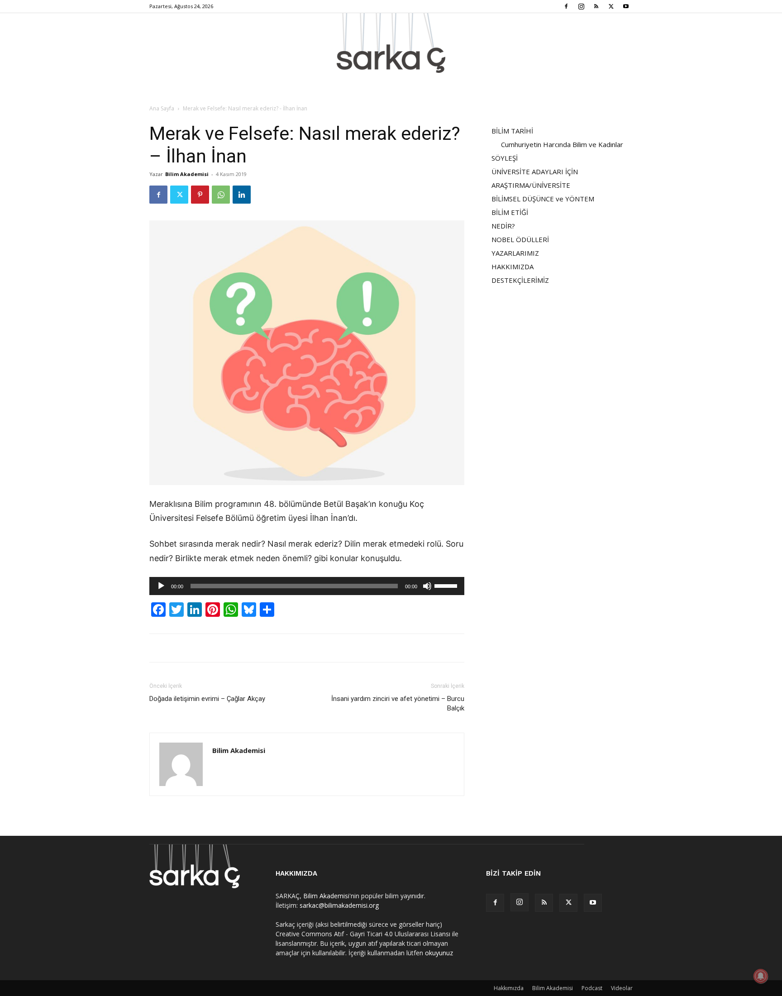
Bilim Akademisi (187, 174)
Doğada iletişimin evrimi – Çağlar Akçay (207, 699)
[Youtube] (626, 6)
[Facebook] (566, 6)
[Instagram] (581, 6)
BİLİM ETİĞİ (509, 212)
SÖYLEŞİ (504, 157)
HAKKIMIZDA (512, 266)
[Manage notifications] (760, 976)
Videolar (622, 988)
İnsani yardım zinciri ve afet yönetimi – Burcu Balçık (397, 703)
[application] (306, 586)
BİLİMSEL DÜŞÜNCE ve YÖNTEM (542, 198)
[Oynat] (161, 586)
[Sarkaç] (391, 43)
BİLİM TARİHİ (512, 130)
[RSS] (596, 6)
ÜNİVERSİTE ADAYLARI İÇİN (534, 171)
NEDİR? (503, 225)
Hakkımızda (509, 988)
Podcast (592, 988)
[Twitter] (611, 6)
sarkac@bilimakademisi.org (339, 905)
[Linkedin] (242, 195)
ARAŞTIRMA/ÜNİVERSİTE (530, 185)
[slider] (447, 585)
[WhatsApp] (221, 195)
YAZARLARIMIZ (515, 252)
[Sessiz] (427, 586)
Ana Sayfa (161, 108)
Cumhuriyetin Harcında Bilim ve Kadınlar (562, 144)
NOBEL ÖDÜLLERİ (520, 239)
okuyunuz (439, 952)
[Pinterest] (200, 195)
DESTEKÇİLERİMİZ (520, 280)
